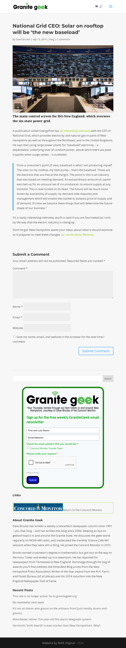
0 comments (63, 39)
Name (18, 306)
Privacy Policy (33, 473)
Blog (51, 39)
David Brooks (23, 39)
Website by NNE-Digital (58, 643)
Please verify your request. (42, 453)
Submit (32, 480)
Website (18, 328)
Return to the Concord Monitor (82, 510)
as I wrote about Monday (77, 234)
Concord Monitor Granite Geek (47, 448)
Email (17, 317)
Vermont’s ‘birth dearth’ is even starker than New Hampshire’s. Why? (56, 625)
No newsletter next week (28, 602)
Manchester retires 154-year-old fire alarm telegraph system (52, 619)
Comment (20, 268)
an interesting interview (75, 131)
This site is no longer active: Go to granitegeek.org (45, 596)
